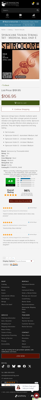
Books (3, 290)
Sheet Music (5, 299)
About (24, 344)
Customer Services (28, 324)
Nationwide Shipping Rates (29, 308)
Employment (26, 347)
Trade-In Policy (6, 332)
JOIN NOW (20, 356)
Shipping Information (8, 327)
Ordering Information (8, 318)
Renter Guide (26, 302)
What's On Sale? (6, 304)
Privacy (3, 341)
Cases (3, 293)
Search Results (19, 30)
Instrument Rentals (28, 284)
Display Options (9, 261)
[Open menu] (38, 4)
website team (7, 378)
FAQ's (24, 341)
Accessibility (5, 344)
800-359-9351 (9, 372)
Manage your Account (29, 296)
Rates (24, 287)
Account (7, 17)
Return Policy (5, 329)
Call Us (20, 17)
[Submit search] (38, 10)
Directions (25, 338)
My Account (26, 318)
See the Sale (29, 25)
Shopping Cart (6, 324)
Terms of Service (6, 338)
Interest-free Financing (9, 335)
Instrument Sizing (27, 290)
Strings (3, 302)
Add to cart (21, 103)
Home (3, 30)
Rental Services (27, 327)
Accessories (5, 287)
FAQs (23, 312)
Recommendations (28, 304)
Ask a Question (6, 321)
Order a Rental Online (29, 293)
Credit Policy (26, 299)
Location (33, 17)
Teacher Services (27, 321)
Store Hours (26, 335)
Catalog (10, 30)
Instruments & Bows (8, 296)
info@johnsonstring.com (10, 375)
